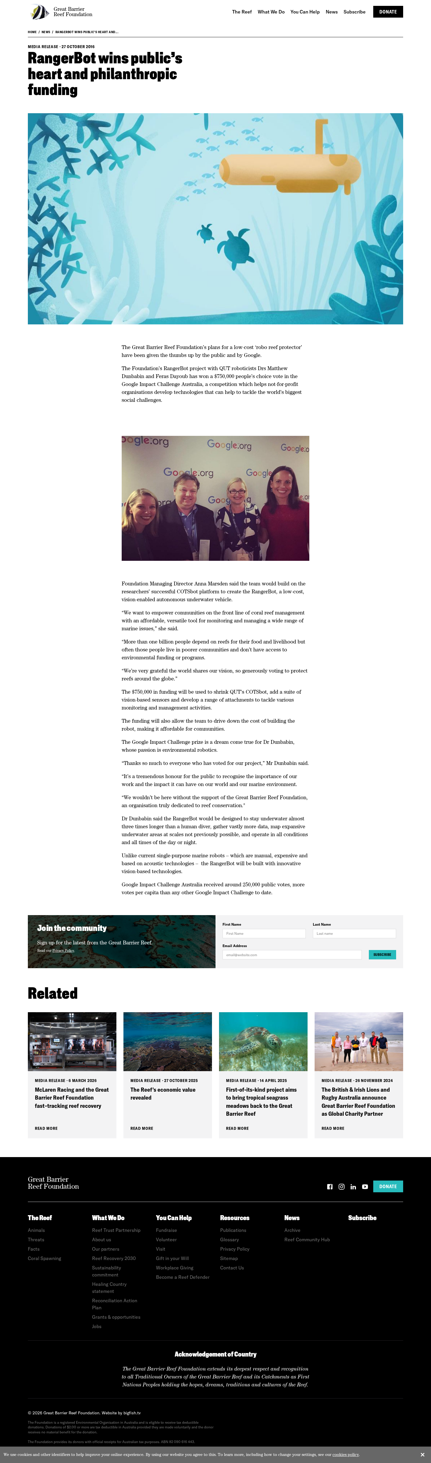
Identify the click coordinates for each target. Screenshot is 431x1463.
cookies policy (345, 1454)
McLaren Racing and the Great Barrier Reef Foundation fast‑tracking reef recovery (72, 1097)
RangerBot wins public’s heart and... (87, 32)
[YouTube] (365, 1187)
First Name (232, 924)
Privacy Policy (63, 951)
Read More (46, 1128)
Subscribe (382, 954)
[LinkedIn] (353, 1187)
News (46, 32)
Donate (388, 12)
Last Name (322, 924)
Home (32, 32)
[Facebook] (329, 1187)
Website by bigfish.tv (121, 1412)
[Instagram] (341, 1187)
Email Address (235, 946)
